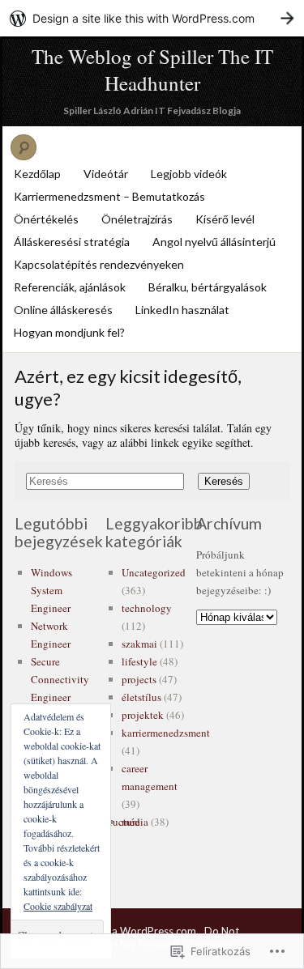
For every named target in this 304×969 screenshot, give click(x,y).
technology (147, 608)
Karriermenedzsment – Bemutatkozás (109, 196)
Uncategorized (154, 572)
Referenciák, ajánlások (70, 287)
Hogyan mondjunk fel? (69, 332)
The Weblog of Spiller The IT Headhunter (152, 69)
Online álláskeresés (63, 310)
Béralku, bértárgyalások (207, 287)
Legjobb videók (189, 174)
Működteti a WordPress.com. (129, 930)
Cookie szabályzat (58, 905)
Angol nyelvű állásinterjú (214, 242)
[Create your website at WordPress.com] (152, 18)
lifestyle (139, 661)
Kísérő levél (225, 219)
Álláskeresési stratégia (72, 242)
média (135, 821)
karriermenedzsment (166, 732)
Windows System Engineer (51, 590)
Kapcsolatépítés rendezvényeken (99, 264)
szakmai (139, 643)
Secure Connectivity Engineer (60, 679)
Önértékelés (46, 219)
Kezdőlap (37, 174)
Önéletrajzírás (137, 219)
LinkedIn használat (182, 310)
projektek (143, 715)
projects (139, 679)
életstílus (141, 697)
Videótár (105, 174)
